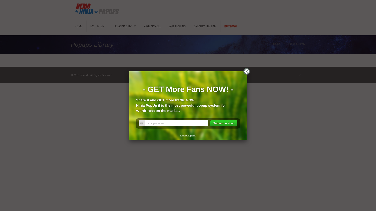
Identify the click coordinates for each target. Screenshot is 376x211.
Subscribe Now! (223, 123)
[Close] (246, 71)
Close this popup (188, 135)
